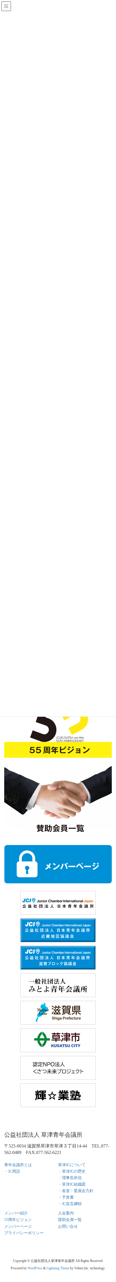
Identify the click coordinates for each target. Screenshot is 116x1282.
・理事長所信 (70, 1178)
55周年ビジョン (18, 1220)
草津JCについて (72, 1165)
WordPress (35, 1268)
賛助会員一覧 (70, 1220)
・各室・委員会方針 (75, 1191)
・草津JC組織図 (72, 1184)
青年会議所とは (18, 1165)
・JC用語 (12, 1171)
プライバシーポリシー (24, 1233)
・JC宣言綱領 (70, 1204)
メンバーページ (18, 1226)
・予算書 (66, 1197)
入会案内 (66, 1213)
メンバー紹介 (16, 1213)
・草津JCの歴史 (72, 1171)
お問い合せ (68, 1226)
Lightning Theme (57, 1268)
